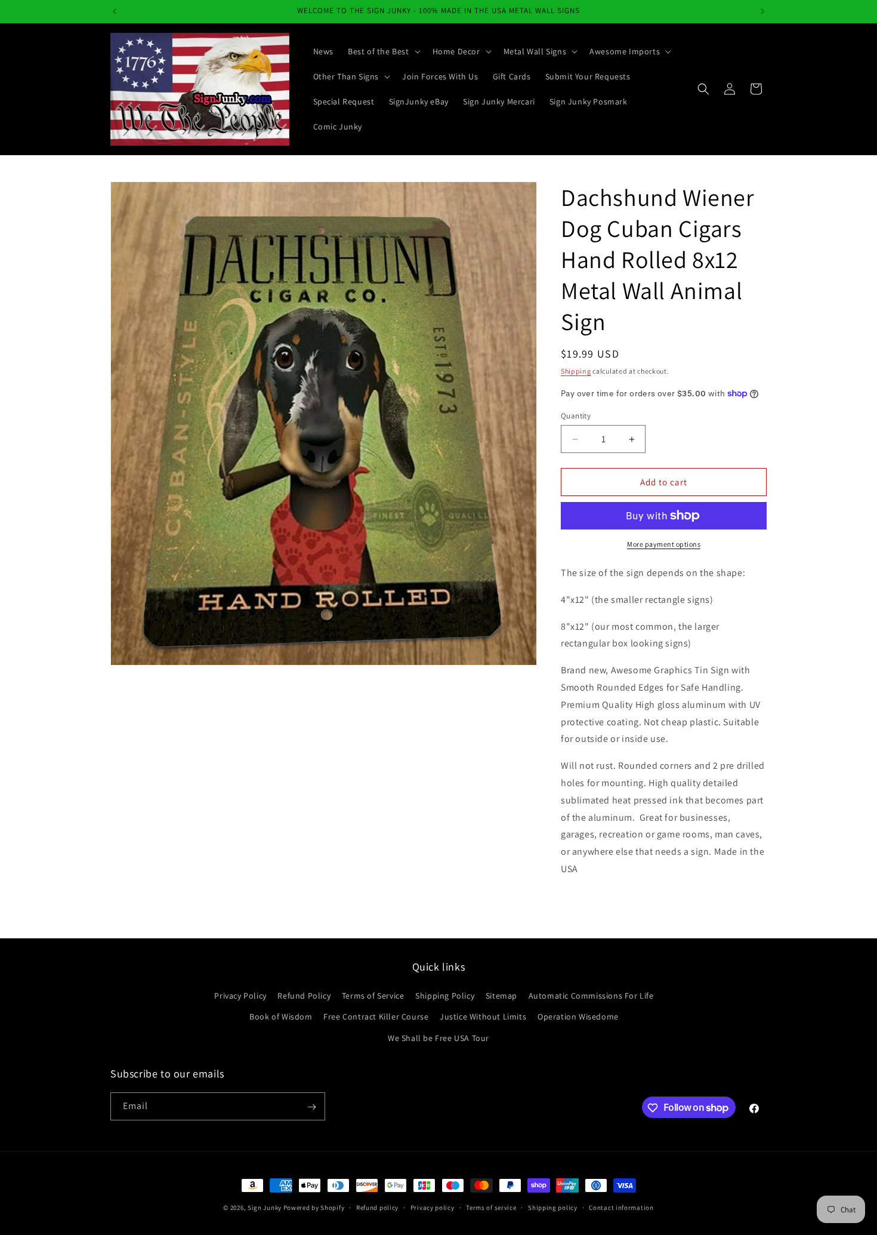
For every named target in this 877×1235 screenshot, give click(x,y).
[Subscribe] (311, 1107)
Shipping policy (553, 1207)
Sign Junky (265, 1207)
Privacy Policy (240, 996)
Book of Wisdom (280, 1017)
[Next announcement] (762, 11)
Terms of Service (373, 996)
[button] (383, 51)
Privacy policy (432, 1207)
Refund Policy (304, 996)
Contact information (621, 1207)
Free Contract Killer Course (375, 1017)
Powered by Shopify (314, 1207)
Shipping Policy (444, 996)
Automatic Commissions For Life (591, 996)
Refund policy (377, 1207)
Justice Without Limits (483, 1017)
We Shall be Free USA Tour (438, 1038)
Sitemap (501, 996)
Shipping (576, 371)
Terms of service (491, 1207)
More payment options (663, 544)
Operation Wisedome (578, 1017)
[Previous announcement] (114, 11)
